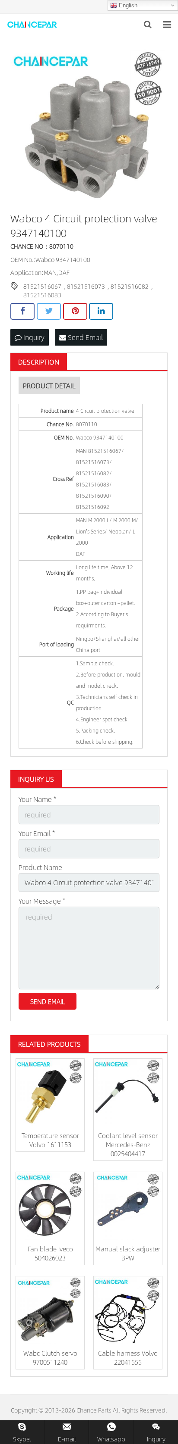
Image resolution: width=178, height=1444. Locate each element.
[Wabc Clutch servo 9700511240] (50, 1310)
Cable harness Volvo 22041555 (128, 1357)
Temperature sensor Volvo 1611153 (50, 1139)
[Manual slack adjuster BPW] (128, 1206)
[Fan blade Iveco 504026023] (50, 1206)
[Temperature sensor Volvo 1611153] (50, 1092)
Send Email (84, 337)
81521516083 (42, 294)
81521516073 (86, 286)
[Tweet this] (49, 311)
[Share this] (22, 311)
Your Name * (37, 799)
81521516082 (130, 286)
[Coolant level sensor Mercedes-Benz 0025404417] (128, 1092)
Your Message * (42, 900)
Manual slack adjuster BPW (127, 1253)
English (127, 5)
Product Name (40, 867)
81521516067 (42, 286)
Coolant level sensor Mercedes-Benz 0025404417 (128, 1144)
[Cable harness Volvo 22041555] (128, 1310)
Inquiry (33, 337)
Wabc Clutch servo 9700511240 (50, 1357)
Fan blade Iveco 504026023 (50, 1253)
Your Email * (37, 833)
